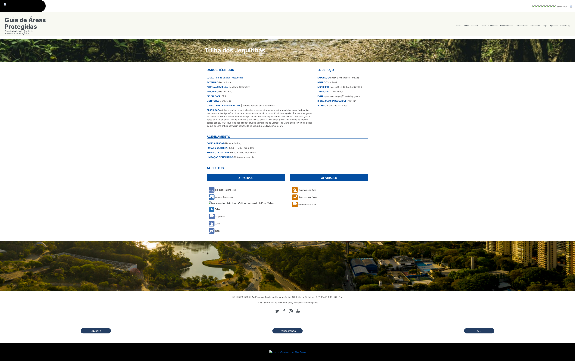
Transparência (287, 331)
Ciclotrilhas (493, 25)
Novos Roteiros (506, 25)
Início (458, 25)
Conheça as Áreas (470, 25)
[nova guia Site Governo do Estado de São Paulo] (24, 7)
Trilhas (483, 25)
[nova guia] (571, 6)
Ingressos (554, 25)
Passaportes (535, 25)
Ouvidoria (95, 331)
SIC (479, 331)
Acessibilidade (521, 25)
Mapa (545, 25)
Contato (563, 25)
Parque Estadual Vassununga (229, 77)
